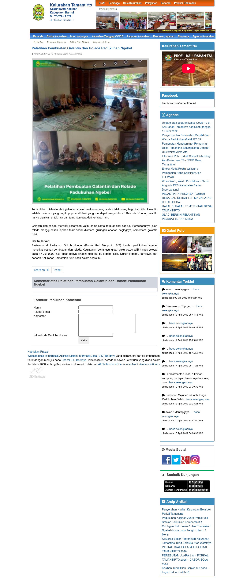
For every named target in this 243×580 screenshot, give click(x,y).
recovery (183, 36)
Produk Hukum (108, 8)
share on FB (41, 270)
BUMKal (38, 42)
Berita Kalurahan (57, 36)
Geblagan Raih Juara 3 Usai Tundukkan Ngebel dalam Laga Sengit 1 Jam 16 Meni (186, 530)
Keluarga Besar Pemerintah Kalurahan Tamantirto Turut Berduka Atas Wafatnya (186, 540)
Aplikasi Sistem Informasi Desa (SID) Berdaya (87, 356)
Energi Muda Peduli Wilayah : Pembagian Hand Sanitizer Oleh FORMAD (181, 172)
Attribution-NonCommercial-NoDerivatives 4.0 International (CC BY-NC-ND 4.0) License (151, 364)
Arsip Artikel (176, 501)
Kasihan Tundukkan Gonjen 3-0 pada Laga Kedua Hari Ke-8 (184, 570)
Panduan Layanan (163, 36)
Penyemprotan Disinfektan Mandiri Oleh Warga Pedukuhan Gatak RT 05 (186, 137)
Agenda (172, 114)
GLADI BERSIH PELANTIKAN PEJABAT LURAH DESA (181, 216)
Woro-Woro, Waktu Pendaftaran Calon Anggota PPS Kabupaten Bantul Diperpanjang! (185, 185)
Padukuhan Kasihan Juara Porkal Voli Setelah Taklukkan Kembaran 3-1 (185, 520)
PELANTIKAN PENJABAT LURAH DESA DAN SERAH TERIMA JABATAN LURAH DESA (186, 197)
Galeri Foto (175, 230)
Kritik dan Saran (79, 42)
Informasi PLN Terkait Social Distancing (186, 156)
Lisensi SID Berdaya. (74, 360)
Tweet (57, 270)
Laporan (165, 3)
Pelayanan (151, 3)
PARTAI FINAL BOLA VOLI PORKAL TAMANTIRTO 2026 (185, 549)
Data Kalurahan (132, 3)
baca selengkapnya (181, 323)
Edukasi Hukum (56, 42)
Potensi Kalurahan (185, 3)
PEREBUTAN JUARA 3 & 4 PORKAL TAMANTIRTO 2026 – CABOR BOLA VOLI (185, 559)
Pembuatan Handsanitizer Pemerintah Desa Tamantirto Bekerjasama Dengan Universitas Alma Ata (185, 147)
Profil (102, 3)
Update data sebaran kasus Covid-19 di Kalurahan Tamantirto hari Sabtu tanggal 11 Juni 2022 (186, 126)
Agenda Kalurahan (204, 36)
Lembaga (114, 3)
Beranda (38, 36)
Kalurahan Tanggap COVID (107, 36)
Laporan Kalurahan (138, 36)
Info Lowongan (79, 36)
